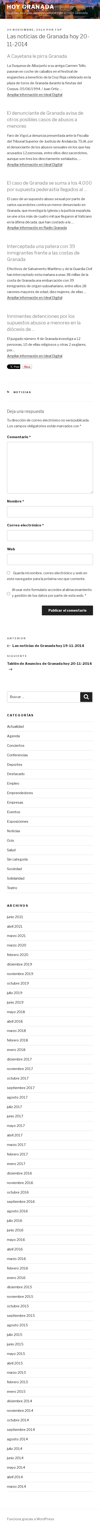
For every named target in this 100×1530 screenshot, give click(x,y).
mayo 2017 (16, 1126)
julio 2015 (14, 1335)
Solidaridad (15, 878)
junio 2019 (15, 1002)
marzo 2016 (16, 1259)
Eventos (13, 812)
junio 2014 (15, 1458)
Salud (11, 850)
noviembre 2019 (20, 974)
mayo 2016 (16, 1240)
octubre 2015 (18, 1306)
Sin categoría (17, 859)
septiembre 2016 (21, 1202)
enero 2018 (16, 1050)
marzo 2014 (16, 1486)
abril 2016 (15, 1249)
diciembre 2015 (19, 1287)
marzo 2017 (16, 1145)
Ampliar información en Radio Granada (37, 228)
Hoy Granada (30, 6)
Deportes (14, 765)
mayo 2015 (16, 1354)
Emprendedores (20, 793)
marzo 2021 (16, 936)
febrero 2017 (17, 1154)
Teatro (12, 888)
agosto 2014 (17, 1439)
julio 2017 (14, 1107)
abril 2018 (15, 1021)
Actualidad (15, 726)
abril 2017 (15, 1135)
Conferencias (17, 755)
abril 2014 (15, 1477)
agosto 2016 (17, 1211)
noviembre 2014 (20, 1411)
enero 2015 (16, 1392)
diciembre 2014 (19, 1401)
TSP (58, 29)
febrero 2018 (17, 1040)
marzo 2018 (16, 1031)
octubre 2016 (18, 1192)
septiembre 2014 (21, 1430)
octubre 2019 (18, 983)
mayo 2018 (16, 1012)
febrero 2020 (17, 955)
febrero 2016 (17, 1268)
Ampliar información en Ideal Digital (34, 95)
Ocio (10, 840)
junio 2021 (15, 917)
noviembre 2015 (20, 1297)
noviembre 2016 (20, 1183)
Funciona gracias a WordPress (30, 1519)
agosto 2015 (17, 1325)
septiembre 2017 (21, 1088)
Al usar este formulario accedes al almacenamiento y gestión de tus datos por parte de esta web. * (52, 593)
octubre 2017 (18, 1078)
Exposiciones (17, 821)
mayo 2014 (16, 1467)
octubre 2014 (18, 1420)
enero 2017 (16, 1164)
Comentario (19, 437)
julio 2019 (14, 993)
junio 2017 (15, 1116)
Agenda (13, 736)
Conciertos (15, 746)
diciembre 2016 (19, 1173)
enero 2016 (16, 1278)
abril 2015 (15, 1363)
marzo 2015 (16, 1372)
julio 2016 (14, 1221)
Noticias (22, 392)
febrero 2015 (17, 1382)
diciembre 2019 (19, 964)
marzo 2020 (16, 945)
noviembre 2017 (20, 1069)
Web (11, 549)
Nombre (15, 501)
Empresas (15, 802)
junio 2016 (15, 1230)
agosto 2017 (17, 1097)
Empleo (13, 783)
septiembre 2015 (21, 1316)
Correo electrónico (25, 525)
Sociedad (14, 869)
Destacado (16, 774)
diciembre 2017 (19, 1059)
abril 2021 (15, 926)
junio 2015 (15, 1344)
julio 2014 (14, 1449)
